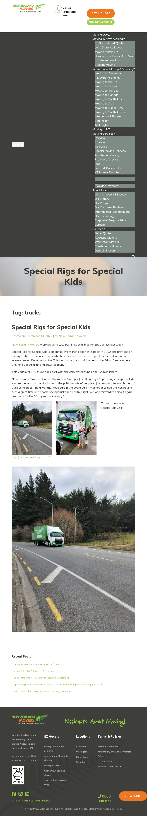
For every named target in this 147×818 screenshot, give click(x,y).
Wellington (81, 751)
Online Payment (101, 22)
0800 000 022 (104, 798)
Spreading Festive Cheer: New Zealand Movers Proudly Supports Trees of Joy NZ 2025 (58, 684)
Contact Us (27, 800)
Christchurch (82, 757)
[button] (133, 255)
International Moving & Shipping (56, 758)
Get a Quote (100, 13)
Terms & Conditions (108, 746)
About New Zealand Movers (54, 772)
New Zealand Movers (72, 336)
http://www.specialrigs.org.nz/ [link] (31, 457)
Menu (19, 144)
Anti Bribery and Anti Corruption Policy (114, 753)
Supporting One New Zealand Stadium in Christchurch (41, 677)
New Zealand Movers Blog (55, 782)
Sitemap (16, 800)
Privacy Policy (105, 761)
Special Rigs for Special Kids (51, 327)
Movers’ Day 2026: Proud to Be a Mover (34, 671)
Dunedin (80, 762)
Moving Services (52, 765)
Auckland (81, 746)
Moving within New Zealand (54, 748)
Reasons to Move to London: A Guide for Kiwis (38, 664)
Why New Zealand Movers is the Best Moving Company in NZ (45, 691)
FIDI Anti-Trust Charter (110, 766)
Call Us (69, 12)
